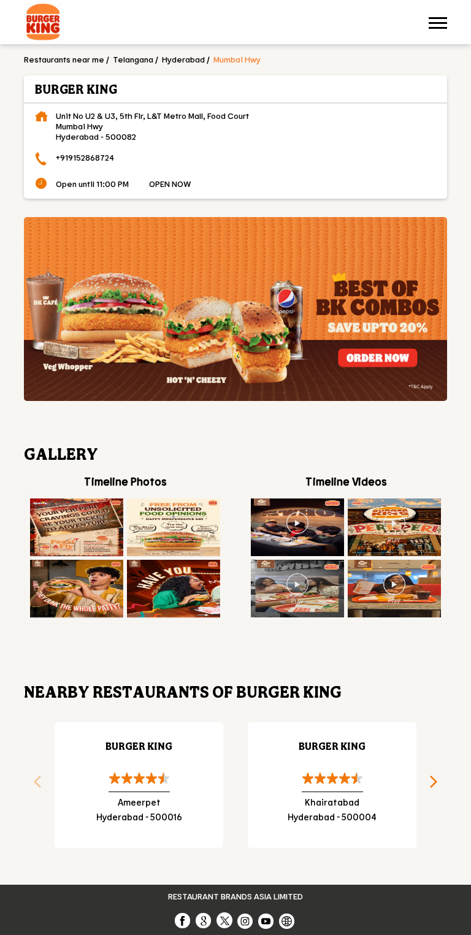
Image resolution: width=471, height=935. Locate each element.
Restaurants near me (64, 59)
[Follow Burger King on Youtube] (266, 920)
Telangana (133, 59)
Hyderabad (183, 59)
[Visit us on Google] (204, 920)
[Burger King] (43, 23)
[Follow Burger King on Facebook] (183, 920)
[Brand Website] (287, 920)
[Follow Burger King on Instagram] (246, 920)
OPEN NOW (170, 183)
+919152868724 (85, 157)
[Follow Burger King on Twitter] (225, 920)
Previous (33, 785)
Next (438, 785)
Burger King (138, 746)
